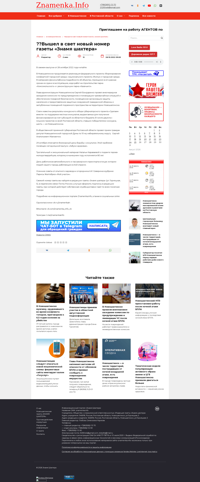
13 (145, 136)
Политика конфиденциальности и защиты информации (86, 447)
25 (135, 142)
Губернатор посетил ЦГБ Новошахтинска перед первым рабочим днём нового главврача (153, 257)
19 (140, 139)
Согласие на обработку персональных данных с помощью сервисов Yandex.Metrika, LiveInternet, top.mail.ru (109, 452)
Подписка (134, 16)
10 (130, 136)
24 (130, 142)
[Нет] (197, 478)
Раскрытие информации (42, 426)
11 (135, 136)
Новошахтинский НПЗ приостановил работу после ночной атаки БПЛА (147, 305)
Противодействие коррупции (44, 421)
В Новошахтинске (77, 16)
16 (160, 136)
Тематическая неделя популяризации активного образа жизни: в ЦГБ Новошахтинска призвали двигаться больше (147, 374)
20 (145, 139)
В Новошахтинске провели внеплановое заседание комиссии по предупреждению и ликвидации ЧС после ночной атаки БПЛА (115, 314)
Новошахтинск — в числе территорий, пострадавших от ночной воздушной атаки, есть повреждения (152, 240)
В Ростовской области (101, 16)
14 (150, 136)
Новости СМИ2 (43, 235)
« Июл (132, 154)
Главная (41, 16)
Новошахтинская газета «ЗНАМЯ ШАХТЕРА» (44, 413)
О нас (120, 16)
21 (150, 139)
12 (140, 136)
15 (155, 136)
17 (130, 139)
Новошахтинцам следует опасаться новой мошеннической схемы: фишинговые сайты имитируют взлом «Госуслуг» (50, 368)
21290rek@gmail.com (110, 7)
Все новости (148, 16)
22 (155, 139)
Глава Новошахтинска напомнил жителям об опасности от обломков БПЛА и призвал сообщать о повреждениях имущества (82, 370)
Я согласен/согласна (174, 478)
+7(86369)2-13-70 (108, 5)
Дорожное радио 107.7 (143, 54)
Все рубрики (55, 16)
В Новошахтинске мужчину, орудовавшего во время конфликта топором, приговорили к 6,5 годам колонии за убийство (50, 313)
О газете (40, 431)
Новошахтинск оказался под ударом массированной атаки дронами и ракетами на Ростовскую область (153, 207)
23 (160, 139)
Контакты (40, 434)
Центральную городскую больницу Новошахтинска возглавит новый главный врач (153, 223)
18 (135, 139)
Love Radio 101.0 (139, 47)
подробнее (64, 478)
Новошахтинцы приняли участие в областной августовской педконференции (83, 311)
